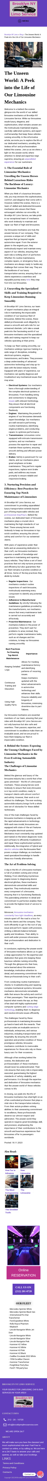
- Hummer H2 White (17, 1347)
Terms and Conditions (13, 1463)
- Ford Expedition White (19, 1321)
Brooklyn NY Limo (11, 35)
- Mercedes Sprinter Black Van (22, 1312)
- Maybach (13, 1327)
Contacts (7, 1472)
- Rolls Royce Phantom (19, 1324)
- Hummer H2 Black (17, 1353)
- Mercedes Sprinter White (20, 1309)
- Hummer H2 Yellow (18, 1344)
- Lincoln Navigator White (20, 1335)
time (28, 279)
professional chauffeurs (15, 515)
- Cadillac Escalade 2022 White (22, 1356)
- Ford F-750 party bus (18, 1368)
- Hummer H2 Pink (17, 1350)
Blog (21, 35)
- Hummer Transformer (19, 1362)
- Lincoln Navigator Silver (19, 1338)
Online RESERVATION (23, 1272)
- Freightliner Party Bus (19, 1365)
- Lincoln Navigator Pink (19, 1341)
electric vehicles (11, 849)
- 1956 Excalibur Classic (19, 1359)
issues (12, 401)
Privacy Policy (9, 1467)
